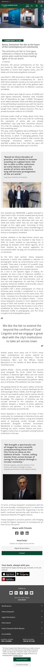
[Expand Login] (41, 5)
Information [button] (6, 623)
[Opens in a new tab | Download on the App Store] (8, 574)
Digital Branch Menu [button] (22, 548)
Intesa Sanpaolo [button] (8, 611)
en (42, 1)
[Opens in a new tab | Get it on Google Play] (23, 574)
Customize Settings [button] (22, 664)
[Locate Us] (36, 1)
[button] (31, 5)
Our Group (27, 5)
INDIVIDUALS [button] (5, 1)
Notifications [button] (6, 606)
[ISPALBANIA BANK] (10, 5)
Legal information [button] (8, 617)
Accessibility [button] (6, 634)
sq (39, 1)
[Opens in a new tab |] (16, 533)
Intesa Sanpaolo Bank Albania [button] (13, 628)
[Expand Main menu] (36, 5)
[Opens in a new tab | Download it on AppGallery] (8, 579)
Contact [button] (22, 553)
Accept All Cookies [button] (22, 659)
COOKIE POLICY (17, 655)
